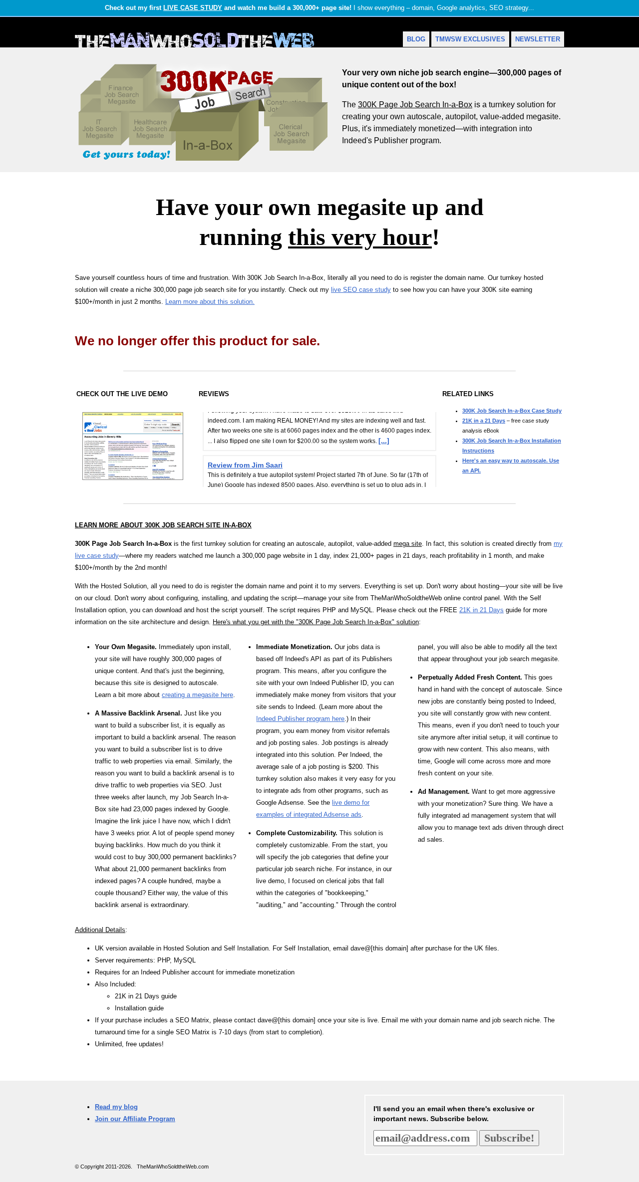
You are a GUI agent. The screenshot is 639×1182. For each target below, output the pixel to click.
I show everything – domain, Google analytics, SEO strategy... (319, 7)
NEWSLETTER (537, 39)
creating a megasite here (197, 695)
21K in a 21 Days (483, 421)
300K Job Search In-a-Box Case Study (512, 411)
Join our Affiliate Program (135, 1119)
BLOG (416, 39)
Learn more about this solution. (210, 301)
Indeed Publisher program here (300, 718)
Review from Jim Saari (245, 459)
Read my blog (116, 1107)
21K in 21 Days (481, 610)
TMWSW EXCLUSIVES (470, 39)
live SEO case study (361, 289)
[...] (383, 434)
